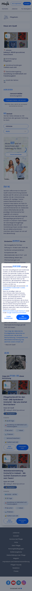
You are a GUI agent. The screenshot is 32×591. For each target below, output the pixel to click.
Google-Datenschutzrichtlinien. (16, 313)
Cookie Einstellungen (8, 317)
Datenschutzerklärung (10, 311)
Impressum (21, 311)
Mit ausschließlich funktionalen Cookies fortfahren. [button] (15, 287)
